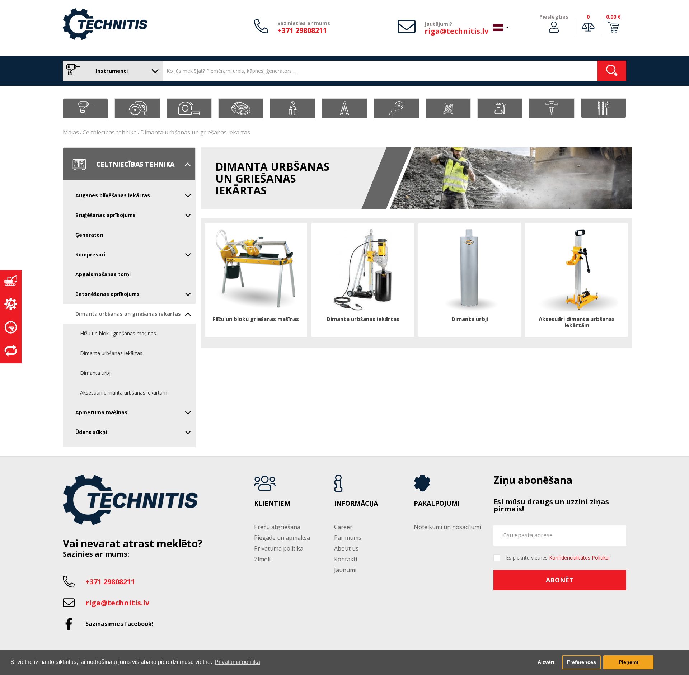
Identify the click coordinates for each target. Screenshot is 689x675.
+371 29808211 (302, 30)
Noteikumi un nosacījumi (447, 527)
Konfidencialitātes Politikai (579, 557)
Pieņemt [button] (628, 662)
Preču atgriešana (277, 527)
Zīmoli (262, 559)
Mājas (71, 132)
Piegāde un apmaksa (282, 538)
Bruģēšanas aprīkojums (105, 215)
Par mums (347, 538)
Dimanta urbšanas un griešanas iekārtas (195, 132)
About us (346, 548)
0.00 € (613, 16)
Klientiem (272, 503)
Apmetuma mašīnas (101, 412)
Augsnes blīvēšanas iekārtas (112, 195)
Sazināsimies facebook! (119, 624)
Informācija (356, 503)
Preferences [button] (581, 662)
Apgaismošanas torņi (103, 274)
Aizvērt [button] (546, 662)
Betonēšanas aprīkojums (107, 294)
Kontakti (345, 559)
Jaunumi (345, 570)
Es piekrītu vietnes (558, 557)
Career (343, 527)
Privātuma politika (278, 548)
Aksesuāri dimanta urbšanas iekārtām (123, 392)
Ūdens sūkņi (91, 432)
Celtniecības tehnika (110, 132)
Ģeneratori (89, 234)
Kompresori (90, 254)
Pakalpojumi (437, 503)
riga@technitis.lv (456, 31)
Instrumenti (111, 70)
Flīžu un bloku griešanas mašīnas (118, 333)
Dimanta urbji (96, 372)
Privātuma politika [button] (237, 662)
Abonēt (559, 580)
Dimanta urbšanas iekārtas (111, 353)
